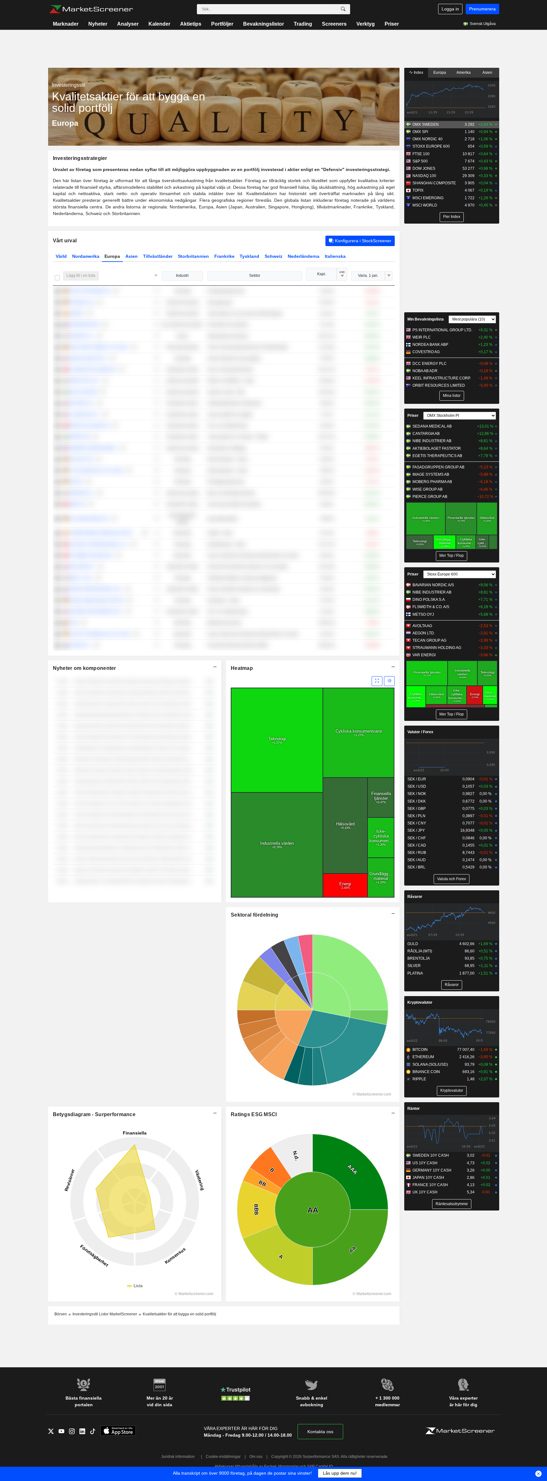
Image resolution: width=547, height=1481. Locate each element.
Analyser (128, 24)
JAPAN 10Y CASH (428, 1177)
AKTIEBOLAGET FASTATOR (436, 448)
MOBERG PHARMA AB (432, 482)
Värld (61, 256)
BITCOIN (420, 1049)
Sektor (254, 275)
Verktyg (365, 24)
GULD (412, 944)
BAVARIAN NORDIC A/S (433, 585)
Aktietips (190, 24)
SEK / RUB (416, 852)
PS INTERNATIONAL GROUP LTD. (442, 330)
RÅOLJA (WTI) (419, 951)
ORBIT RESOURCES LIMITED (438, 385)
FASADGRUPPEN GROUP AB (438, 467)
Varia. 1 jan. (368, 275)
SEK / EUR (416, 779)
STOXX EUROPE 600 (431, 146)
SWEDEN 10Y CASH (430, 1155)
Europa (112, 256)
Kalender (159, 24)
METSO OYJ (423, 614)
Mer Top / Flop (451, 555)
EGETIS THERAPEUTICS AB (437, 456)
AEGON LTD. (423, 633)
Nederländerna (303, 256)
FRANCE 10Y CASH (430, 1185)
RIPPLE (419, 1079)
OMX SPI (420, 132)
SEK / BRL (416, 867)
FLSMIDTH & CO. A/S (430, 607)
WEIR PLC (421, 337)
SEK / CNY (416, 823)
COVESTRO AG (426, 352)
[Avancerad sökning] (343, 9)
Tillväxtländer (158, 256)
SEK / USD (416, 786)
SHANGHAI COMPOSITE (434, 183)
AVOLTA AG (422, 626)
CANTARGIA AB (426, 433)
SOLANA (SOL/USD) (430, 1064)
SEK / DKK (416, 801)
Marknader (66, 24)
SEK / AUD (416, 860)
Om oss (255, 1456)
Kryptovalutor (419, 1002)
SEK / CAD (416, 845)
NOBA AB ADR (424, 371)
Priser (392, 24)
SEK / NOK (416, 793)
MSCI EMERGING (427, 198)
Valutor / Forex (420, 732)
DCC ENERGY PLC (429, 363)
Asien (131, 256)
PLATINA (415, 973)
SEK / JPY (416, 830)
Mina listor (452, 395)
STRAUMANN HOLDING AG (436, 647)
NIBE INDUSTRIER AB (431, 441)
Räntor (413, 1108)
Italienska (335, 256)
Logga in (450, 8)
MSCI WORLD (424, 205)
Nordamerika (85, 256)
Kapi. (321, 274)
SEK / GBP (416, 808)
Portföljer (222, 24)
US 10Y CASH (424, 1163)
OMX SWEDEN (425, 124)
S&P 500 (420, 161)
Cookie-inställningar (223, 1456)
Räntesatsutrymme (452, 1204)
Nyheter (97, 24)
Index (418, 72)
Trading (303, 24)
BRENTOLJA (418, 958)
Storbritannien (193, 256)
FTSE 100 (421, 154)
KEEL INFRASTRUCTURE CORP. (441, 378)
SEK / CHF (416, 838)
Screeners (334, 24)
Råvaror (414, 896)
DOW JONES (423, 168)
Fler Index (451, 216)
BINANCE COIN (426, 1072)
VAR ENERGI (424, 655)
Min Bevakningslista (425, 319)
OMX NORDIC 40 (427, 139)
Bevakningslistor (263, 24)
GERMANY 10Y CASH (431, 1170)
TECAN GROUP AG (429, 640)
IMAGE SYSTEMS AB (430, 474)
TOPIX (418, 190)
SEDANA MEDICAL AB (432, 426)
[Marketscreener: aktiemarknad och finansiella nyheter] (91, 9)
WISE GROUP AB (427, 489)
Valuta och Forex (451, 879)
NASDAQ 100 (424, 176)
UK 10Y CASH (424, 1192)
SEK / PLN (416, 816)
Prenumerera (482, 8)
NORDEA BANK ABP (430, 344)
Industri (182, 275)
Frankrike (224, 256)
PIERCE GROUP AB (429, 496)
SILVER (414, 965)
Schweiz (273, 256)
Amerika (463, 72)
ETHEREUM (423, 1057)
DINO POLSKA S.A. (429, 599)
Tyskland (249, 256)
